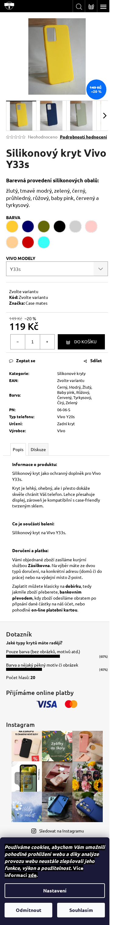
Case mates (36, 303)
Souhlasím (81, 910)
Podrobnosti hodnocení (83, 136)
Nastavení (55, 890)
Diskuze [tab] (38, 449)
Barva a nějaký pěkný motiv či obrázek (42, 664)
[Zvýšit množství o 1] (47, 342)
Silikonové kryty (71, 373)
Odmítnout (28, 910)
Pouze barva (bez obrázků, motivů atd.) (43, 651)
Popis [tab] (18, 449)
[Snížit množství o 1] (18, 342)
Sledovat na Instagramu (61, 830)
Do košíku (85, 341)
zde (32, 875)
